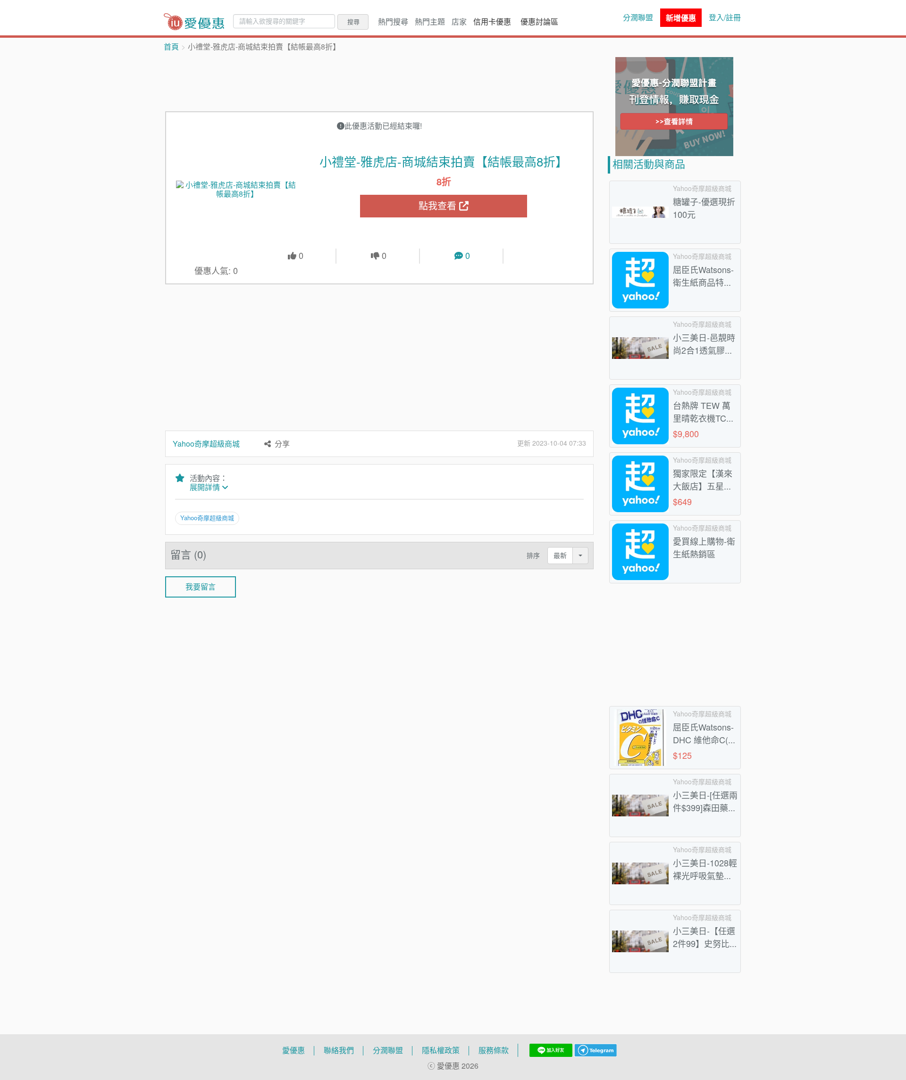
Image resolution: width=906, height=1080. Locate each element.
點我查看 (439, 205)
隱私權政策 (441, 1050)
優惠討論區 (539, 21)
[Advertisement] (379, 80)
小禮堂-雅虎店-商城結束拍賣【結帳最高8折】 (443, 161)
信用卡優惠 (492, 21)
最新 (560, 555)
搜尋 (353, 22)
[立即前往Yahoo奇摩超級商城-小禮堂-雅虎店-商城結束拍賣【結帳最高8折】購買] (237, 190)
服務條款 (493, 1050)
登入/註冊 (725, 17)
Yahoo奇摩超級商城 (206, 443)
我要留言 (200, 586)
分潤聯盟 (638, 17)
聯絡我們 (339, 1050)
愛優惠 (293, 1050)
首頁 (171, 46)
